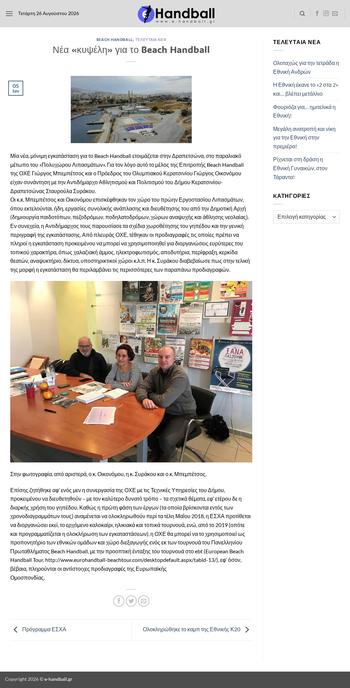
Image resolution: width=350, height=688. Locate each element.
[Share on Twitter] (131, 601)
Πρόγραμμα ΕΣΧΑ (43, 629)
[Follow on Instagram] (326, 14)
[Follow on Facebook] (317, 14)
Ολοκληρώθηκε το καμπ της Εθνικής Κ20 (192, 629)
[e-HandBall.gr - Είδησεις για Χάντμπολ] (175, 13)
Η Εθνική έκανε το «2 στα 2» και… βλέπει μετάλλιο (305, 89)
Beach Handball (114, 39)
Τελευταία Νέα (150, 39)
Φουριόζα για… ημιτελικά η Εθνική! (304, 111)
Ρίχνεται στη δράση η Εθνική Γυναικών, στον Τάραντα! (300, 168)
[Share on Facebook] (118, 601)
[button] (9, 13)
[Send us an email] (335, 14)
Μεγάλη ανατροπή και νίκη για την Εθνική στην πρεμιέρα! (304, 137)
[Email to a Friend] (143, 601)
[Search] (302, 13)
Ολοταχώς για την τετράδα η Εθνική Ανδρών (306, 67)
